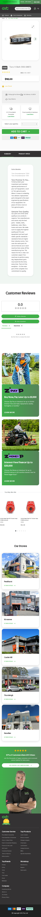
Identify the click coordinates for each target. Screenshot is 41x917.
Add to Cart (19, 131)
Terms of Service (6, 853)
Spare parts (23, 870)
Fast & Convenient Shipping (9, 843)
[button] (6, 39)
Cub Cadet (5, 875)
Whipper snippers (24, 840)
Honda (4, 865)
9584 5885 (37, 2)
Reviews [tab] (5, 325)
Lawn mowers (24, 835)
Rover (3, 878)
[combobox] (23, 8)
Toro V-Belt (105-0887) (13, 18)
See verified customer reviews (19, 765)
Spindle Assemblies (25, 853)
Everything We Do (6, 889)
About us (4, 892)
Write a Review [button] (21, 316)
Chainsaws (23, 843)
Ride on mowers (24, 837)
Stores (22, 2)
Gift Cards (28, 2)
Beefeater (4, 881)
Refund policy (5, 856)
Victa (3, 870)
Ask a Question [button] (21, 321)
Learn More (11, 116)
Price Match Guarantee (8, 835)
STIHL (3, 867)
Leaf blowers (23, 845)
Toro (3, 873)
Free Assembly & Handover (9, 837)
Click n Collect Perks (7, 840)
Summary (7, 154)
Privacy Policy (5, 897)
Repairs (22, 867)
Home (3, 18)
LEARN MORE (9, 412)
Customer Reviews (7, 851)
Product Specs (24, 154)
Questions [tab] (17, 325)
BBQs (21, 851)
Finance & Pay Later (7, 845)
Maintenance (23, 865)
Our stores (4, 894)
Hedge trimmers (24, 848)
